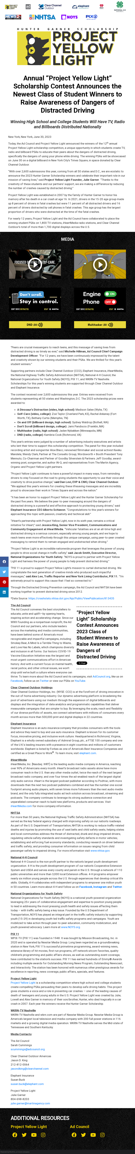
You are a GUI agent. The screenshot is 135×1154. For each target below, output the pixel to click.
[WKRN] (13, 16)
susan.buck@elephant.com (27, 1084)
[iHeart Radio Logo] (102, 6)
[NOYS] (69, 16)
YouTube (80, 680)
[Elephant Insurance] (80, 6)
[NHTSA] (43, 16)
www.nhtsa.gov (100, 850)
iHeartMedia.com (21, 806)
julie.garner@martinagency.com (30, 1103)
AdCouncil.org (101, 676)
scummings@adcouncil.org (28, 1049)
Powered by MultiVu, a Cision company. (15, 1152)
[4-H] (119, 6)
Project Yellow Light (23, 982)
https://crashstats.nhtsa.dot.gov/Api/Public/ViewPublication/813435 (71, 598)
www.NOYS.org (70, 927)
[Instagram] (43, 1135)
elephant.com (87, 753)
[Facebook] (15, 1135)
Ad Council (79, 1126)
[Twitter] (24, 1135)
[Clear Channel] (50, 6)
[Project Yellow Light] (11, 6)
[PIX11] (91, 16)
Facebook (17, 680)
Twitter (44, 680)
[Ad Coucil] (28, 6)
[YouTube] (33, 1135)
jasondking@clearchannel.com (30, 1068)
